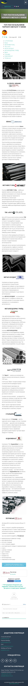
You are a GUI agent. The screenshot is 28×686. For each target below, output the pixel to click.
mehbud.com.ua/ (5, 638)
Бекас (6, 43)
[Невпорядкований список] (11, 613)
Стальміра (7, 54)
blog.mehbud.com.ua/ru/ (7, 646)
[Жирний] (3, 613)
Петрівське (8, 58)
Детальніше (13, 574)
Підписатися (7, 6)
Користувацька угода (14, 683)
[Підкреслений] (6, 613)
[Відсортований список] (9, 613)
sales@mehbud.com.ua (7, 676)
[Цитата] (12, 613)
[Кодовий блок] (14, 613)
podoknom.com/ (5, 650)
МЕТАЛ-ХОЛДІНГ (9, 48)
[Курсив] (5, 613)
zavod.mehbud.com (6, 642)
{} (17, 612)
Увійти (24, 604)
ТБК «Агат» (7, 46)
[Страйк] (8, 613)
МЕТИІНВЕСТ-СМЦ (10, 44)
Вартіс (6, 52)
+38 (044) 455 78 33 (6, 674)
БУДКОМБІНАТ (9, 56)
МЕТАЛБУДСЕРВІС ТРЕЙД (12, 50)
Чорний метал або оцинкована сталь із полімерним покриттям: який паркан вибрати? (14, 565)
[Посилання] (15, 613)
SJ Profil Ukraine (9, 41)
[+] (19, 612)
